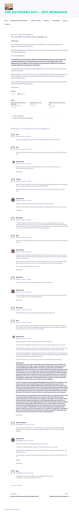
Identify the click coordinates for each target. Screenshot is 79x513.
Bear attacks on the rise (36, 102)
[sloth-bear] (15, 41)
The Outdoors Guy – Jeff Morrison (36, 12)
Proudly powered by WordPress (12, 509)
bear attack (17, 118)
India (23, 118)
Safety (15, 116)
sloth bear (29, 118)
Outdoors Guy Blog (36, 20)
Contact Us (7, 24)
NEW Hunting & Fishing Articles (19, 20)
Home (6, 20)
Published (46, 20)
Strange (21, 116)
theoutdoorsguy (27, 34)
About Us (65, 20)
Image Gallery (56, 20)
